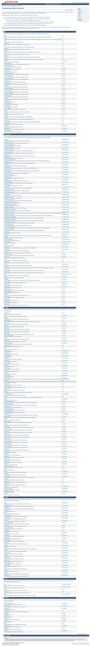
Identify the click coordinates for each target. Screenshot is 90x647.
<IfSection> (6, 58)
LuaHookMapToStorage (8, 88)
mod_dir (63, 522)
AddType (5, 337)
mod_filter (64, 335)
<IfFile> (5, 53)
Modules (73, 2)
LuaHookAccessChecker (8, 73)
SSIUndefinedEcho (7, 130)
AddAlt (5, 502)
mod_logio (64, 68)
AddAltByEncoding (7, 505)
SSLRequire (6, 294)
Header (5, 398)
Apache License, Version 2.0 (14, 644)
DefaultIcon (6, 520)
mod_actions (64, 315)
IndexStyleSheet (7, 565)
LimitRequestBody (7, 63)
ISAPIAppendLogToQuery (9, 403)
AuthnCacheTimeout (8, 241)
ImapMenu (6, 550)
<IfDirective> (6, 50)
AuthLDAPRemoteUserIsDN (9, 221)
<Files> (5, 40)
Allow (5, 584)
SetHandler (6, 478)
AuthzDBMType (7, 249)
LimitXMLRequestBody (8, 65)
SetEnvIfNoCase (7, 476)
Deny (5, 586)
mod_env (63, 418)
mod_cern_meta (65, 567)
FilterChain (6, 613)
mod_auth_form (65, 181)
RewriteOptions (7, 461)
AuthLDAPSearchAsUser (8, 224)
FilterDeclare (6, 615)
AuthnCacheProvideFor (8, 239)
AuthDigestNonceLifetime (9, 174)
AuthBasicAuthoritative (8, 152)
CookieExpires (6, 360)
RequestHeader (7, 451)
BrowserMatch (6, 340)
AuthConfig (80, 11)
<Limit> (5, 259)
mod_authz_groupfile (66, 186)
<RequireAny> (6, 269)
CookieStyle (6, 372)
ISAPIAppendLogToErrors (9, 401)
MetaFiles (6, 570)
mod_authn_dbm (65, 164)
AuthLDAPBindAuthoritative (9, 191)
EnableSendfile (7, 386)
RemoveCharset (7, 433)
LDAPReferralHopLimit (8, 254)
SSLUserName (7, 299)
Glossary (84, 2)
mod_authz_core (65, 234)
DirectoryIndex (7, 525)
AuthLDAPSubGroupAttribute (9, 226)
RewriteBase (6, 453)
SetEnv (5, 468)
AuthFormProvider (7, 184)
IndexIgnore (6, 555)
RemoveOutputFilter (8, 446)
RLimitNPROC (6, 120)
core (63, 35)
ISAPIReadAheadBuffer (8, 411)
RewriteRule (6, 463)
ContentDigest (6, 610)
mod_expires (64, 532)
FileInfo (79, 12)
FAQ (81, 2)
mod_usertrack (65, 357)
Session (5, 276)
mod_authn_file (65, 246)
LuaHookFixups (7, 80)
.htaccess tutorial (42, 13)
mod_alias (64, 423)
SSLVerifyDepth (7, 304)
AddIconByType (7, 517)
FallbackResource (7, 540)
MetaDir (5, 567)
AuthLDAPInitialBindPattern (9, 214)
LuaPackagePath (7, 105)
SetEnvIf (5, 471)
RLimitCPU (6, 115)
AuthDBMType (6, 164)
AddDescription (7, 510)
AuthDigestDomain (7, 171)
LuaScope (6, 113)
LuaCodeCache (7, 70)
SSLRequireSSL (7, 296)
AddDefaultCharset (7, 320)
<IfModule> (6, 55)
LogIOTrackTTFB (7, 68)
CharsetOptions (7, 352)
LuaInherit (6, 98)
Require (5, 264)
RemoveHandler (7, 438)
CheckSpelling (6, 608)
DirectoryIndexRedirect (8, 527)
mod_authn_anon (65, 139)
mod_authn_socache (66, 239)
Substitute (6, 486)
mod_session (64, 276)
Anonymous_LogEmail (8, 142)
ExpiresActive (6, 532)
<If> (28, 37)
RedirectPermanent (7, 428)
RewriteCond (6, 456)
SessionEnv (6, 279)
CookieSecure (6, 370)
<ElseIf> (32, 37)
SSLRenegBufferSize (8, 291)
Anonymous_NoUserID (8, 147)
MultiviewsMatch (7, 416)
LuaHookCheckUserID (8, 78)
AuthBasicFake (7, 154)
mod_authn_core (65, 236)
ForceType (6, 396)
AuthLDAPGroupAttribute (9, 206)
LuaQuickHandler (7, 108)
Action (5, 315)
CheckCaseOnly (7, 605)
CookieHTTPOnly (7, 362)
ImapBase (6, 545)
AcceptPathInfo (7, 313)
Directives (77, 2)
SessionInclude (7, 284)
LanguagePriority (7, 413)
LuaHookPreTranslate (8, 90)
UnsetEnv (6, 493)
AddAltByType (6, 507)
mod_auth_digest (65, 169)
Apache (3, 5)
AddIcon (5, 512)
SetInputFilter (6, 481)
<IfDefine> (6, 48)
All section (41, 25)
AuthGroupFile (7, 186)
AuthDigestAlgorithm (8, 169)
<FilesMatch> (6, 43)
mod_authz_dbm (65, 162)
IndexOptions (6, 560)
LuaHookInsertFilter (8, 83)
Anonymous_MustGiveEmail (9, 144)
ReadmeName (7, 575)
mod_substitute (65, 486)
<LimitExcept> (6, 261)
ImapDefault (6, 547)
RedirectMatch (7, 426)
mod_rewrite (64, 453)
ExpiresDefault (7, 537)
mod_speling (64, 603)
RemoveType (6, 448)
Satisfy (5, 274)
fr (75, 10)
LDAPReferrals (7, 256)
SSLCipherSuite (7, 289)
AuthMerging (6, 234)
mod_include (64, 125)
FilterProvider (6, 620)
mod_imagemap (65, 545)
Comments (80, 20)
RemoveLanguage (7, 443)
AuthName (6, 236)
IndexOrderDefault (7, 562)
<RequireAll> (6, 266)
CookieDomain (7, 357)
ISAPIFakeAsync (7, 406)
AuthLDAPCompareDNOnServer (10, 201)
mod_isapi (64, 401)
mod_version (64, 60)
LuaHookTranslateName (8, 93)
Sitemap (87, 2)
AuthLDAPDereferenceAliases (9, 204)
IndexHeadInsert (7, 552)
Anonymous (6, 139)
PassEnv (5, 418)
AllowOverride (35, 12)
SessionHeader (7, 281)
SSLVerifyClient (7, 301)
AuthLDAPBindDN (7, 194)
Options (5, 623)
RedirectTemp (6, 431)
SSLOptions (6, 628)
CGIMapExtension (7, 345)
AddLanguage (6, 330)
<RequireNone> (7, 271)
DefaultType (6, 380)
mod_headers (64, 398)
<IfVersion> (6, 60)
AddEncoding (6, 323)
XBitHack (5, 630)
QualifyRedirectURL (8, 421)
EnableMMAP (6, 383)
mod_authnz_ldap (65, 189)
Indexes (79, 14)
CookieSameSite (7, 367)
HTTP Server (8, 5)
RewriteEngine (7, 458)
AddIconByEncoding (8, 515)
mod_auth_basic (65, 152)
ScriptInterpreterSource (8, 466)
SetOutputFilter (7, 483)
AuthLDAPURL (7, 231)
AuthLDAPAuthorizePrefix (9, 189)
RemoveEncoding (7, 436)
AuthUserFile (6, 246)
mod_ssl (63, 289)
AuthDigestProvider (7, 176)
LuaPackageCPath (7, 103)
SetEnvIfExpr (6, 473)
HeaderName (6, 542)
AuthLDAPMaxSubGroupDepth (10, 216)
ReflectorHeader (7, 625)
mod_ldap (64, 254)
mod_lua (63, 70)
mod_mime (64, 323)
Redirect (5, 423)
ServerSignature (7, 123)
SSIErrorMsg (6, 125)
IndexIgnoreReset (7, 557)
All (78, 10)
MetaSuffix (6, 572)
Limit (79, 15)
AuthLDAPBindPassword (8, 196)
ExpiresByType (7, 535)
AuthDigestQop (7, 179)
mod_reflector (64, 625)
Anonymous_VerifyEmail (8, 149)
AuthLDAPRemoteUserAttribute (10, 219)
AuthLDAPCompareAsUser (9, 199)
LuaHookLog (6, 85)
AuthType (6, 244)
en (73, 10)
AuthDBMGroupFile (7, 162)
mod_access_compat (66, 274)
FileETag (5, 391)
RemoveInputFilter (7, 441)
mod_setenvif (64, 340)
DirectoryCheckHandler (8, 522)
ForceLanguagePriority (8, 393)
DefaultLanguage (7, 377)
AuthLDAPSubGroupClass (9, 229)
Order (5, 594)
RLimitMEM (6, 118)
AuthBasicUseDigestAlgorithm (9, 159)
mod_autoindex (65, 502)
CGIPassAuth (6, 251)
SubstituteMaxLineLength (9, 491)
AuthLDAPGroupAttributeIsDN (9, 209)
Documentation (13, 5)
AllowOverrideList (6, 28)
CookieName (6, 365)
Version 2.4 (19, 5)
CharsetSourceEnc (7, 355)
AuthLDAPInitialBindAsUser (9, 211)
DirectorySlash (7, 530)
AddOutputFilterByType (8, 335)
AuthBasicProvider (7, 157)
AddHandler (6, 325)
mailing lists (71, 640)
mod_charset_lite (65, 350)
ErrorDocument (7, 388)
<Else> (5, 35)
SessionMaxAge (7, 286)
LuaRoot (5, 110)
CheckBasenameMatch (8, 603)
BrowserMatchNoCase (8, 342)
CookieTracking (7, 375)
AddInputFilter (6, 328)
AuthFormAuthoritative (8, 181)
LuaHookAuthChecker (8, 75)
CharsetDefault (7, 350)
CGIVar (5, 347)
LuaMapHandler (7, 100)
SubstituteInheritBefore (8, 488)
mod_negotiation (65, 393)
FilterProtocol (6, 618)
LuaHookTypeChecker (8, 95)
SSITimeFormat (7, 128)
